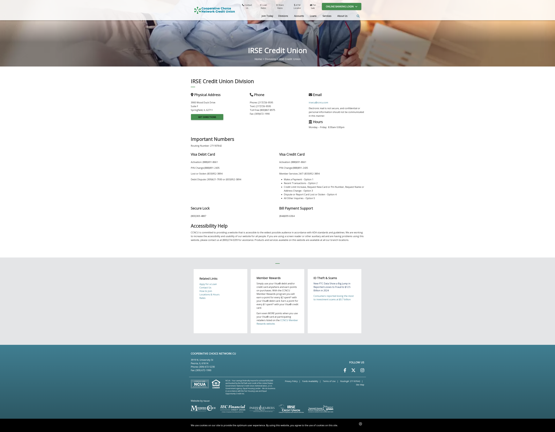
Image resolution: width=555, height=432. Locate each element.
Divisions (283, 15)
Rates (202, 298)
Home (258, 59)
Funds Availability (310, 381)
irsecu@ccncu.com (318, 102)
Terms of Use (329, 381)
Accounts (299, 15)
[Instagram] (362, 370)
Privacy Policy (291, 381)
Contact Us (205, 287)
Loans (313, 15)
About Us (342, 15)
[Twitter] (353, 370)
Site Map (360, 384)
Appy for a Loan (208, 284)
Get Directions (207, 117)
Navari (206, 400)
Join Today (267, 15)
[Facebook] (345, 370)
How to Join (205, 291)
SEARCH (358, 16)
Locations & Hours (209, 294)
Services (327, 15)
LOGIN (340, 6)
